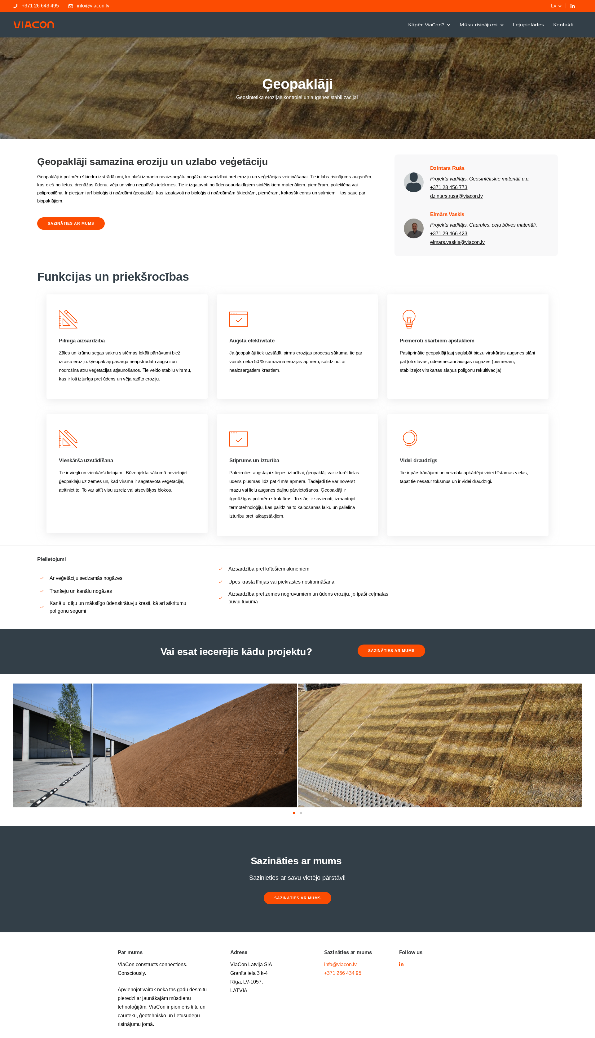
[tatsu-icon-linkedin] (573, 5)
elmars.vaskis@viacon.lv (457, 242)
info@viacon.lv (93, 5)
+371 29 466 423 (448, 233)
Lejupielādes (528, 25)
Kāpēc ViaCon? (426, 25)
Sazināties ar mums (71, 223)
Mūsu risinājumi (478, 25)
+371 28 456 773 (448, 187)
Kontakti (563, 25)
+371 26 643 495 (40, 5)
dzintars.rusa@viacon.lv (456, 196)
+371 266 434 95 (342, 973)
